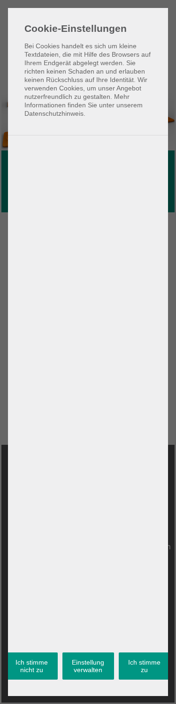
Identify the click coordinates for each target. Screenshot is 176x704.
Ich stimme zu (144, 666)
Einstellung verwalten (88, 666)
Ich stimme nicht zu (31, 666)
